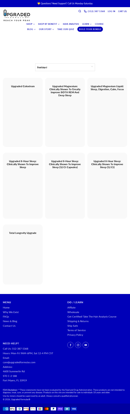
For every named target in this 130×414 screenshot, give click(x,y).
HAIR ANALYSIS (71, 24)
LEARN (85, 24)
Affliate (71, 307)
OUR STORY (45, 29)
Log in (111, 11)
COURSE (99, 24)
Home (6, 307)
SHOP (29, 24)
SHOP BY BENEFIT (47, 24)
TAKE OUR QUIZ (65, 29)
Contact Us (9, 325)
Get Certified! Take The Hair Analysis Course (91, 316)
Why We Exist (11, 312)
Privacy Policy (75, 334)
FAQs (6, 316)
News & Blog (10, 321)
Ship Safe (72, 325)
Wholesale (73, 312)
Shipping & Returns (78, 321)
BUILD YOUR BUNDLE (90, 29)
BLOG (30, 29)
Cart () (122, 11)
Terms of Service (76, 330)
